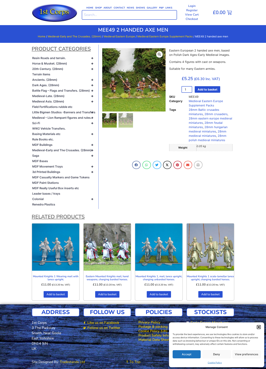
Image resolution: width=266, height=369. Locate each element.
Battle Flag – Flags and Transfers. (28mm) (63, 90)
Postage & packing (153, 327)
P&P (161, 7)
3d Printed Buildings (63, 172)
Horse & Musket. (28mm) (63, 63)
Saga (63, 155)
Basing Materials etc (63, 134)
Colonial (63, 199)
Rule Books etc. (43, 139)
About (108, 7)
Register (192, 10)
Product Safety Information (159, 335)
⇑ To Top (133, 362)
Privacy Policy (149, 322)
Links (168, 7)
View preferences (246, 354)
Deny (216, 354)
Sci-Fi (63, 123)
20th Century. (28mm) (63, 69)
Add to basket (207, 89)
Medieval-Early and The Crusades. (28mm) (74, 36)
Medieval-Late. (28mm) (63, 96)
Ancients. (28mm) (63, 80)
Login (192, 6)
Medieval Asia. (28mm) (63, 101)
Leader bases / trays (46, 193)
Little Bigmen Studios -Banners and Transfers (63, 112)
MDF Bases (40, 161)
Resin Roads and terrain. (63, 58)
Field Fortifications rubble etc (52, 107)
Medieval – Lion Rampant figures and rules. (63, 117)
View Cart (192, 15)
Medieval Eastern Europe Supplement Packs (165, 36)
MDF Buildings (63, 145)
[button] (259, 327)
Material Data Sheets (154, 340)
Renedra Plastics (43, 204)
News (130, 7)
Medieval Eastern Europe (119, 36)
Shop (98, 7)
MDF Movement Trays (63, 166)
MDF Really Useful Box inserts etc (55, 188)
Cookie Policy (215, 362)
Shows (140, 7)
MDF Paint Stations (45, 182)
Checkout (192, 19)
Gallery (152, 7)
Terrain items (41, 74)
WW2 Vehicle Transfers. (49, 128)
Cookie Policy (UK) (152, 331)
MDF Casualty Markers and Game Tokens (61, 177)
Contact (119, 7)
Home (89, 7)
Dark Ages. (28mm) (63, 85)
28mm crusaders (215, 114)
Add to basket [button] (56, 294)
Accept (186, 354)
